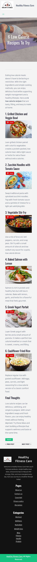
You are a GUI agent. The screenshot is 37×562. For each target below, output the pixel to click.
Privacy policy (19, 501)
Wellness (18, 521)
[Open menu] (3, 14)
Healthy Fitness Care (25, 5)
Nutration (18, 525)
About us (18, 490)
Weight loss (18, 529)
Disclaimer (18, 505)
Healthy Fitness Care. (14, 556)
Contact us (18, 494)
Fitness (18, 536)
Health (9, 439)
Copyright (18, 497)
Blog (18, 533)
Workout (18, 517)
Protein (18, 541)
